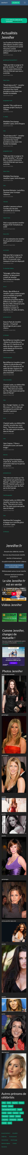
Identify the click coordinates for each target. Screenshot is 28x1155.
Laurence (15, 1113)
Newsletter (4, 1146)
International (4, 1140)
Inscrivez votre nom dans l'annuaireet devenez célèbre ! (14, 566)
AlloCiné (5, 454)
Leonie (4, 1113)
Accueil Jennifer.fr (5, 1133)
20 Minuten (6, 531)
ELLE (4, 418)
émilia (8, 1102)
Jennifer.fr (4, 2)
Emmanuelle (13, 1119)
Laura (21, 1113)
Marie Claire (6, 80)
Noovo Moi (6, 234)
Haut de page (14, 1140)
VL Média (5, 116)
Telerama (5, 201)
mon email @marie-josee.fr (9, 1109)
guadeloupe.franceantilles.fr (10, 60)
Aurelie (4, 1123)
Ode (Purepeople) (7, 357)
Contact (15, 1143)
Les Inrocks (6, 250)
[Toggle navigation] (25, 2)
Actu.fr (5, 286)
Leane (9, 1113)
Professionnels (13, 1136)
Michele (10, 1106)
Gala (4, 130)
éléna (3, 1102)
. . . (3, 57)
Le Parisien (6, 335)
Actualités (15, 1133)
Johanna (18, 1116)
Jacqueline (5, 1119)
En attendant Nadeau (8, 268)
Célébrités (15, 2)
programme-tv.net (7, 100)
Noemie (4, 1106)
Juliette (12, 1116)
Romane (21, 1102)
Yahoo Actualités (7, 379)
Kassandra (5, 1116)
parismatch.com (7, 473)
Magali (19, 1109)
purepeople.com (7, 317)
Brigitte (20, 1119)
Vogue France (6, 217)
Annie (9, 1123)
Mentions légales (5, 1143)
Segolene (15, 1102)
